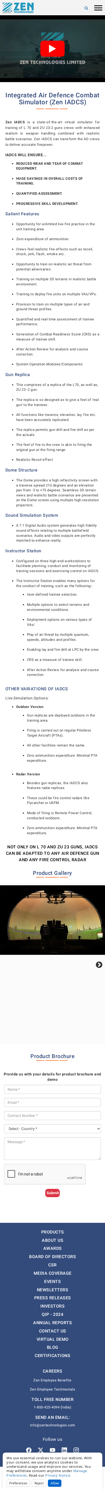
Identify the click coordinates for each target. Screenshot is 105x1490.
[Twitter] (41, 1450)
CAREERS (52, 1371)
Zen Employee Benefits (52, 1380)
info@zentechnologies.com (52, 1425)
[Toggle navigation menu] (98, 10)
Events (52, 1281)
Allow (55, 1483)
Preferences (18, 1483)
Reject (39, 1483)
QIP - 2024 (52, 1314)
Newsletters (52, 1289)
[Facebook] (29, 1450)
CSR (52, 1264)
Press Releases (52, 1297)
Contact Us (52, 1331)
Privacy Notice (57, 1475)
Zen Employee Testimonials (52, 1389)
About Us (52, 1240)
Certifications (52, 1355)
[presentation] (99, 965)
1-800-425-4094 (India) (52, 1407)
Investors (52, 1306)
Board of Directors (52, 1256)
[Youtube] (52, 1450)
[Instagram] (76, 1450)
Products (52, 1232)
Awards (52, 1248)
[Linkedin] (64, 1450)
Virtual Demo (53, 1339)
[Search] (86, 8)
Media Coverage (53, 1273)
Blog (52, 1347)
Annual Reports (52, 1322)
